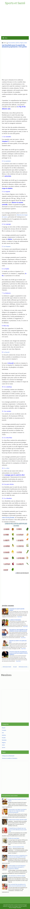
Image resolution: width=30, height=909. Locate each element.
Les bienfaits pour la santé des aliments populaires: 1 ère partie (14, 46)
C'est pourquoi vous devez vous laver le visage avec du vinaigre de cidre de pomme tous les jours (17, 811)
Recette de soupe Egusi (13, 838)
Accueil (15, 666)
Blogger (25, 904)
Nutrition (18, 42)
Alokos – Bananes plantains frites (16, 846)
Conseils (4, 730)
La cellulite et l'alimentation (15, 619)
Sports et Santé (15, 3)
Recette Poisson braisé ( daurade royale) (17, 819)
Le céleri (6, 468)
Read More (19, 616)
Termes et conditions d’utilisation (9, 758)
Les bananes (7, 246)
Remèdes (4, 740)
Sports (3, 747)
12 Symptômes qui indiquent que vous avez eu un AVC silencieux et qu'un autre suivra (17, 830)
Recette (4, 737)
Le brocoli (6, 352)
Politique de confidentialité (8, 755)
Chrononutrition (11, 42)
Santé (25, 42)
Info (3, 732)
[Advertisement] (15, 21)
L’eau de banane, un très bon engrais (16, 875)
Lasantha (24, 906)
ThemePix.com (10, 906)
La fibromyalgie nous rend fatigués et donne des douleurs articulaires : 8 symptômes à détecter (16, 867)
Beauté (3, 727)
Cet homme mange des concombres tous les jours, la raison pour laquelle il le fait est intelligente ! (18, 653)
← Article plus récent (6, 666)
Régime (22, 42)
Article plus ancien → (23, 666)
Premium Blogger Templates (15, 907)
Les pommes (7, 161)
